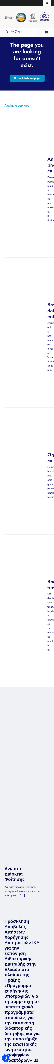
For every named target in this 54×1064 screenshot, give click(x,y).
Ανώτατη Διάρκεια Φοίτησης (14, 874)
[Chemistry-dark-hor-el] (9, 17)
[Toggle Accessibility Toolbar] (6, 1058)
